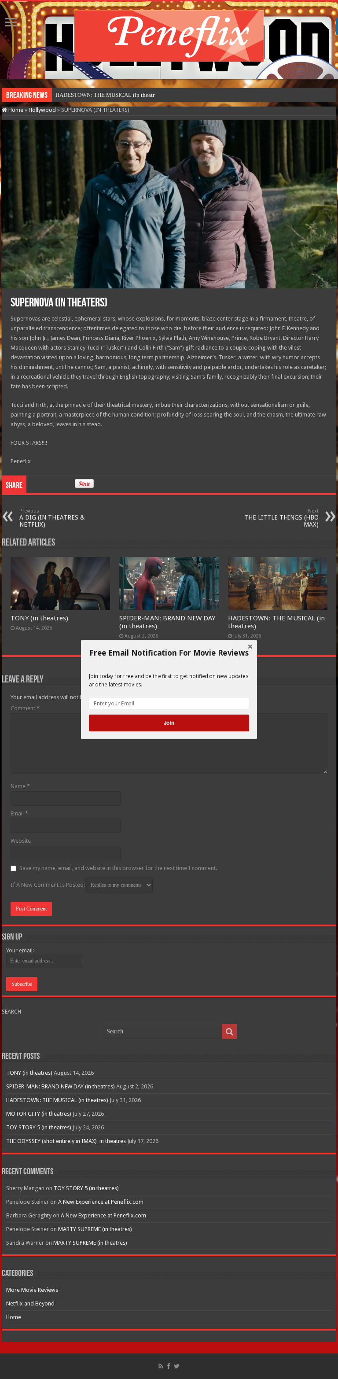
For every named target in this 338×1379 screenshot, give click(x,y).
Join (169, 722)
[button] (169, 653)
